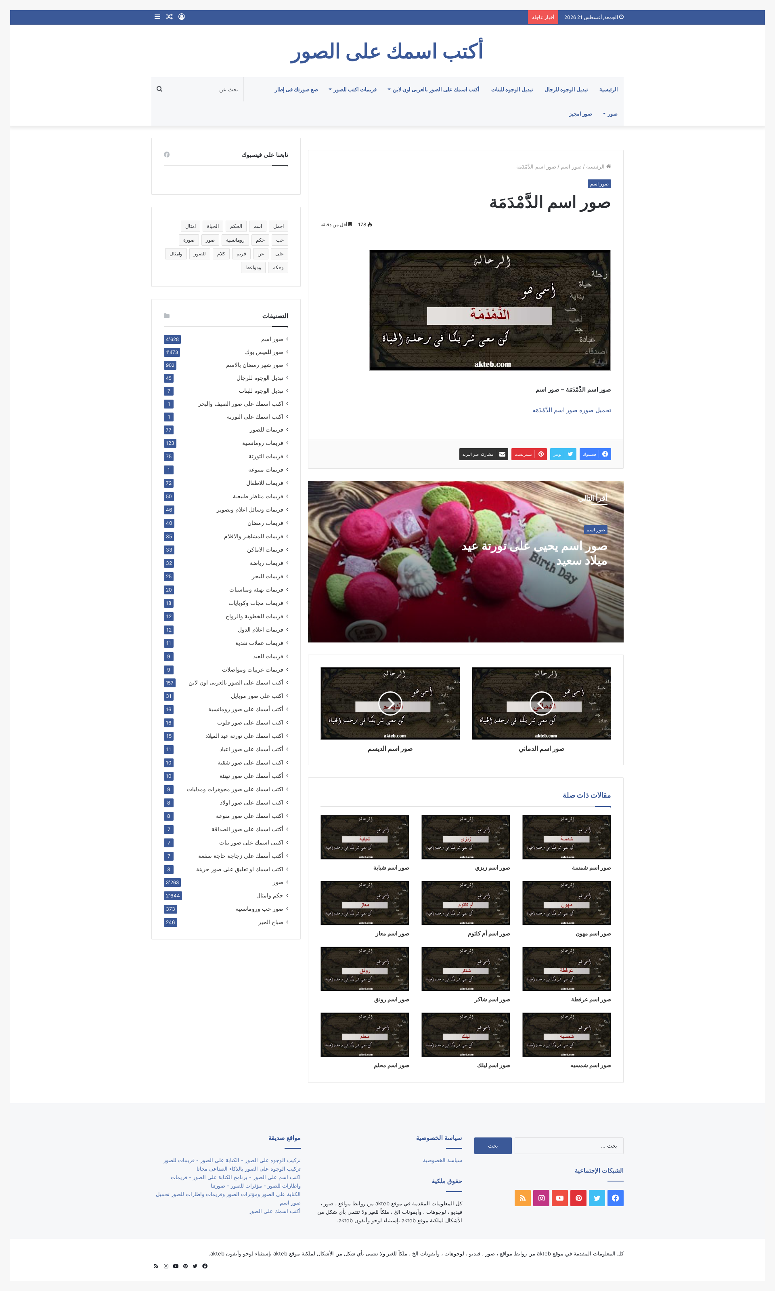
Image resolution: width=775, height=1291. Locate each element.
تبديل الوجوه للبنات (512, 89)
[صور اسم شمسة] (566, 837)
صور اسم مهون (593, 933)
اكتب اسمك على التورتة (255, 416)
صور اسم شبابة (391, 867)
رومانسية (235, 240)
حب (280, 240)
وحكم (278, 267)
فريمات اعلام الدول (260, 629)
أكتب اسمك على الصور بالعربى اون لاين (436, 89)
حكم (260, 240)
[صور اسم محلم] (364, 1035)
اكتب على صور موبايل (257, 695)
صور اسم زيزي (492, 867)
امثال (190, 226)
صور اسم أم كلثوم (489, 933)
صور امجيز (580, 113)
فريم (241, 254)
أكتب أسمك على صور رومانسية (245, 709)
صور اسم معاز (392, 933)
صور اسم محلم (391, 1064)
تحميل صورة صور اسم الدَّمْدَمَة (571, 410)
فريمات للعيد (268, 656)
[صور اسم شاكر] (465, 969)
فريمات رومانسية (262, 442)
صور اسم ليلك (493, 1064)
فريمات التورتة (266, 456)
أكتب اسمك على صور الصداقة (247, 829)
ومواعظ (253, 267)
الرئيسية (608, 89)
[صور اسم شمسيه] (566, 1035)
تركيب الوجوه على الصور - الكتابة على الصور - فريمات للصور (232, 1160)
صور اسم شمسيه (590, 1064)
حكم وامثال (269, 895)
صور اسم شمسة (591, 867)
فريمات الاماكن (265, 549)
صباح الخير (270, 921)
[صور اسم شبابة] (364, 837)
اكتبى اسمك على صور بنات (251, 842)
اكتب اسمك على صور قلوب (250, 722)
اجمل (278, 226)
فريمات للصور (266, 429)
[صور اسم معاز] (364, 903)
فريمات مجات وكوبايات (255, 602)
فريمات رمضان (265, 522)
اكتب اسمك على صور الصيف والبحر (240, 403)
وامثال (176, 254)
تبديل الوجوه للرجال (566, 89)
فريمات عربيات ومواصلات (252, 669)
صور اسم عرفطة (591, 999)
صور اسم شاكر (492, 999)
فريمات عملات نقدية (259, 642)
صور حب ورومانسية (259, 908)
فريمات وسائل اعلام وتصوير (250, 509)
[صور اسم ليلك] (465, 1035)
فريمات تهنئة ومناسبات (256, 589)
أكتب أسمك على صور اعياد (251, 749)
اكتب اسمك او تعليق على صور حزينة (239, 869)
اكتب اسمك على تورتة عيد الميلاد (244, 735)
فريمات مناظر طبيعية (258, 496)
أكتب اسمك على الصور (275, 1211)
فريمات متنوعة (265, 469)
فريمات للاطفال (264, 482)
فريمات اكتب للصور (355, 89)
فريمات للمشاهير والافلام (253, 536)
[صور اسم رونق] (364, 969)
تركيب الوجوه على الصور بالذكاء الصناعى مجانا (249, 1168)
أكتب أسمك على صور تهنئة (251, 775)
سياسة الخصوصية (442, 1160)
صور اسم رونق (391, 999)
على (279, 254)
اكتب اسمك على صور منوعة (249, 815)
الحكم (236, 226)
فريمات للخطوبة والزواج (254, 616)
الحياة (213, 226)
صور (613, 113)
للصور (200, 254)
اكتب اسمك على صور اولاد (251, 802)
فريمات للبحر (267, 576)
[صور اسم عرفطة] (566, 969)
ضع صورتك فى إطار (296, 89)
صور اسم (571, 166)
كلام (221, 254)
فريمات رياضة (266, 562)
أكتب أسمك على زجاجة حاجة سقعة (240, 855)
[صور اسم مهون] (566, 903)
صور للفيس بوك (264, 352)
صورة (189, 240)
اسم (257, 226)
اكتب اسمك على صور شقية (250, 762)
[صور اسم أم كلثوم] (465, 903)
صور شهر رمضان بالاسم (254, 365)
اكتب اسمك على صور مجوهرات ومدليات (235, 789)
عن (261, 254)
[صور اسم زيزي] (465, 837)
